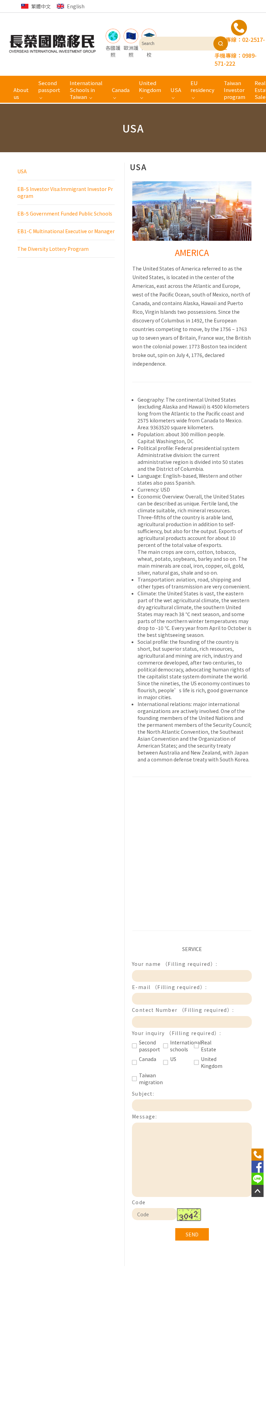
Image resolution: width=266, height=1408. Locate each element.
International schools (180, 1046)
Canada (147, 1058)
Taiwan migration (149, 1079)
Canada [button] (121, 89)
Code (139, 1202)
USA (22, 171)
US (173, 1058)
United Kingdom (211, 1062)
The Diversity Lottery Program (53, 248)
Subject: (143, 1093)
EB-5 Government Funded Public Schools (64, 213)
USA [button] (175, 89)
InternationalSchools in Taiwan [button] (86, 89)
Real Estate (208, 1046)
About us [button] (21, 93)
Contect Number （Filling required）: (183, 1009)
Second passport (149, 1046)
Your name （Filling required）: (175, 963)
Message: (144, 1116)
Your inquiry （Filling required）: (176, 1033)
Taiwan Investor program (234, 89)
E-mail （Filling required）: (169, 987)
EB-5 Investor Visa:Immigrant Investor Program (65, 192)
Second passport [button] (49, 86)
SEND (192, 1234)
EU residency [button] (202, 86)
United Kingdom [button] (150, 86)
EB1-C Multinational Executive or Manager (66, 231)
